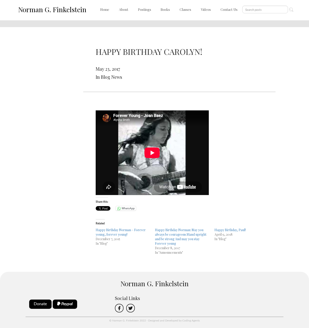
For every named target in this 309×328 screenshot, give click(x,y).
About (123, 9)
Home (104, 9)
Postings (144, 9)
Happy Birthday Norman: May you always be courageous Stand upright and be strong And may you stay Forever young (180, 237)
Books (165, 9)
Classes (185, 9)
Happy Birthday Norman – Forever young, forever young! (121, 232)
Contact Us (229, 9)
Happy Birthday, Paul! (230, 230)
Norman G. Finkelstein (52, 9)
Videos (206, 9)
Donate (40, 304)
